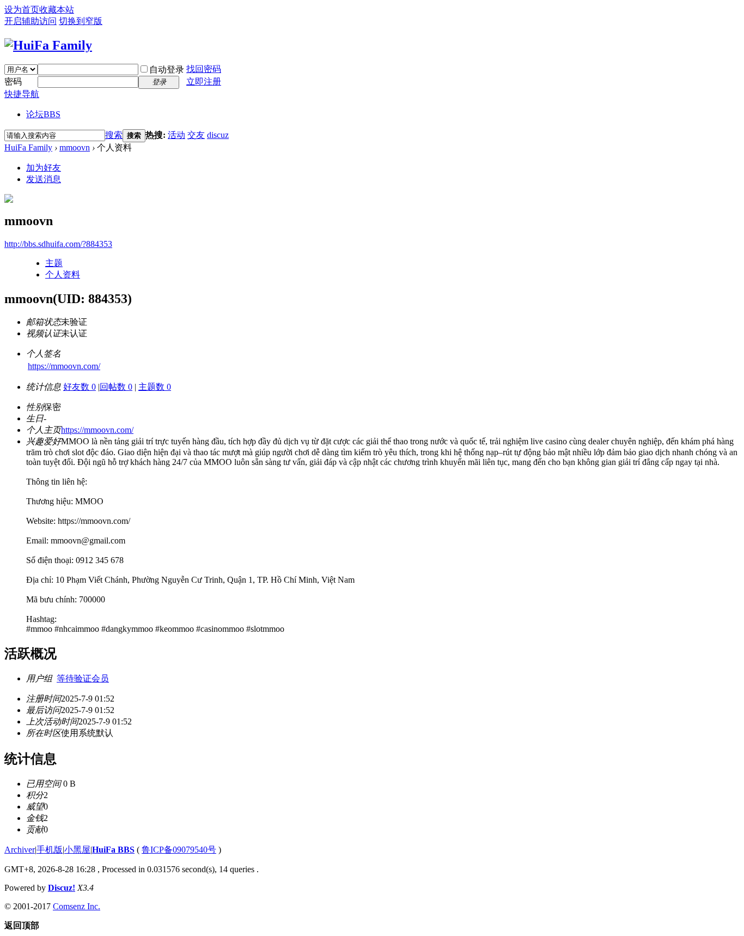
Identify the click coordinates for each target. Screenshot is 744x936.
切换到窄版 (80, 21)
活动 (176, 135)
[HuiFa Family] (48, 45)
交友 (196, 135)
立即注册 (203, 81)
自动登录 (166, 69)
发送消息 (43, 179)
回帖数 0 (116, 386)
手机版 (49, 849)
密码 (13, 81)
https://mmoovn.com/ (64, 366)
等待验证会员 (83, 678)
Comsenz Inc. (76, 906)
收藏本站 (56, 9)
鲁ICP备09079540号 (179, 849)
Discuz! (61, 887)
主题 (54, 263)
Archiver (19, 849)
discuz (218, 135)
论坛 (43, 114)
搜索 (114, 135)
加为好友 (43, 167)
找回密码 (203, 69)
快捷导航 (21, 94)
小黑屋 (77, 849)
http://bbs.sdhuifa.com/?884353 (58, 244)
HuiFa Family (28, 147)
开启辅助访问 (30, 21)
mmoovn (74, 147)
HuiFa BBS (113, 849)
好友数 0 (79, 386)
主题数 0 (154, 386)
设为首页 (21, 9)
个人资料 (62, 274)
